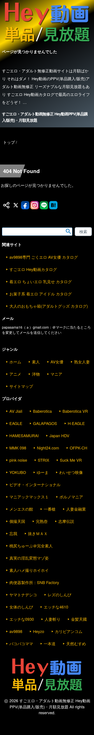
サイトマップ (21, 386)
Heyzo (38, 631)
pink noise (18, 460)
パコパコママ (21, 643)
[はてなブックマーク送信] (53, 205)
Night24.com (48, 448)
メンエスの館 (21, 509)
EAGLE (15, 423)
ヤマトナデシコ (23, 594)
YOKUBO (17, 472)
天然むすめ (76, 643)
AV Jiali (15, 411)
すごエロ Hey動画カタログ (33, 269)
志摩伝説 (66, 521)
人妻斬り (52, 619)
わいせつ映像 (71, 472)
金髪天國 (79, 619)
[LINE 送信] (44, 205)
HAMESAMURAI (24, 435)
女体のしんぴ (21, 607)
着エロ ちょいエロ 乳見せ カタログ (40, 281)
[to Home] (47, 43)
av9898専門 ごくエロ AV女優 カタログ (43, 257)
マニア (56, 374)
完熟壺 (42, 521)
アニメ (15, 374)
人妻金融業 (76, 509)
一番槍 (50, 509)
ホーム (15, 361)
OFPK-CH (78, 448)
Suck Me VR (71, 460)
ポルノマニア (71, 496)
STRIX (43, 460)
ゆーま (43, 472)
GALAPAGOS (45, 423)
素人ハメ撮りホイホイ (29, 570)
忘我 (13, 533)
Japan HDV (59, 435)
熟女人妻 (82, 361)
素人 (36, 361)
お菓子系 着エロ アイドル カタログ (40, 293)
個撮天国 (17, 521)
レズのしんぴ (59, 594)
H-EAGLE (76, 423)
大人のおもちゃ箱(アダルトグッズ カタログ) (48, 306)
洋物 (36, 374)
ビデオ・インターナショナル (35, 484)
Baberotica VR (75, 411)
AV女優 (56, 361)
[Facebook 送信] (25, 205)
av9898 (15, 631)
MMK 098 (17, 448)
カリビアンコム (68, 631)
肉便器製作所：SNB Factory (34, 582)
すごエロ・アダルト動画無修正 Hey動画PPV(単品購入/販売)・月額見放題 (45, 117)
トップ (9, 142)
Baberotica (42, 411)
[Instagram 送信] (34, 205)
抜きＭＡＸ (38, 533)
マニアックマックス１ (29, 496)
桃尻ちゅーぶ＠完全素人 (31, 545)
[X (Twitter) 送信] (16, 205)
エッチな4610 (56, 607)
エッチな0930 (21, 619)
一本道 (50, 643)
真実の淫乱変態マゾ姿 (29, 558)
